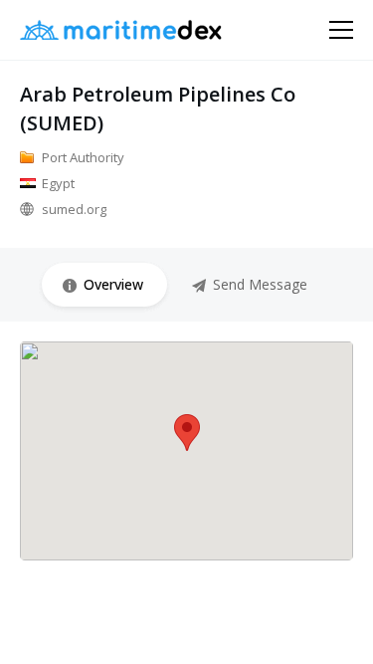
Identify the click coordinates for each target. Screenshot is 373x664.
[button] (187, 432)
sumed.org (74, 209)
